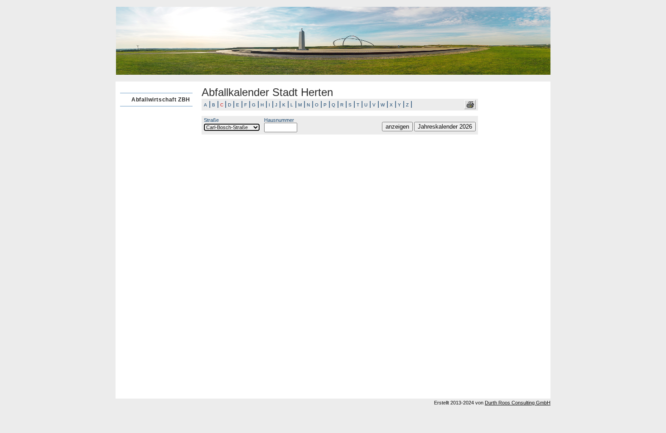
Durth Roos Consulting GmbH (517, 402)
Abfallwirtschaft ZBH (160, 99)
